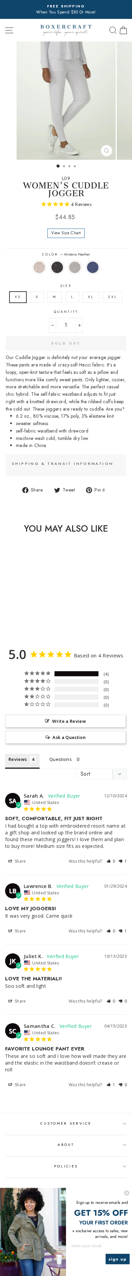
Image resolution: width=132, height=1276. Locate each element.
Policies (66, 1166)
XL (91, 296)
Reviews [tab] (17, 759)
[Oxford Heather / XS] (26, 620)
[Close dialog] (127, 1193)
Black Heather (57, 267)
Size (65, 285)
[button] (111, 861)
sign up (118, 1259)
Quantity (66, 311)
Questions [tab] (60, 759)
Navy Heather (93, 267)
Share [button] (20, 861)
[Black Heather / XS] (19, 620)
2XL (112, 296)
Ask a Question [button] (69, 737)
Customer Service (65, 1123)
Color (66, 254)
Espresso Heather (39, 267)
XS (18, 296)
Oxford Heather (75, 267)
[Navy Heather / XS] (34, 620)
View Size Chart (66, 233)
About (66, 1144)
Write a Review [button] (69, 721)
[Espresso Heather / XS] (11, 620)
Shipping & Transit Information (62, 463)
